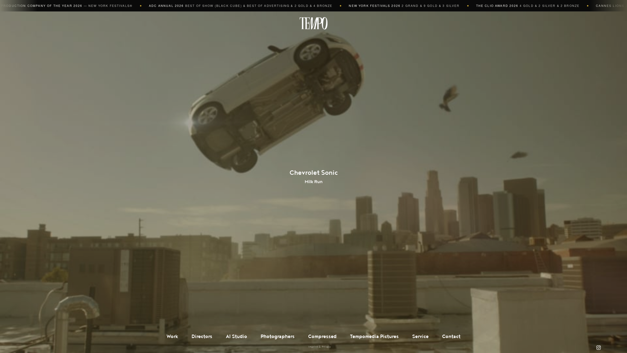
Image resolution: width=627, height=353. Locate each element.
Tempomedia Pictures (374, 337)
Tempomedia (313, 23)
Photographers (278, 337)
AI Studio (236, 337)
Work (172, 337)
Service (420, 337)
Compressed (322, 337)
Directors (202, 337)
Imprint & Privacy (319, 346)
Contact (451, 337)
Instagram (598, 347)
